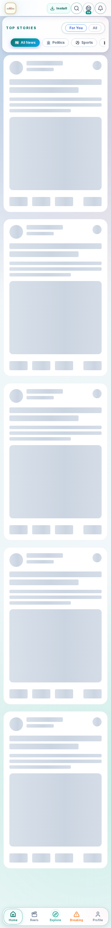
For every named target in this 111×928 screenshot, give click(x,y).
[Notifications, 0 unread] (100, 8)
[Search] (76, 8)
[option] (25, 42)
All (95, 28)
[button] (10, 8)
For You (76, 28)
